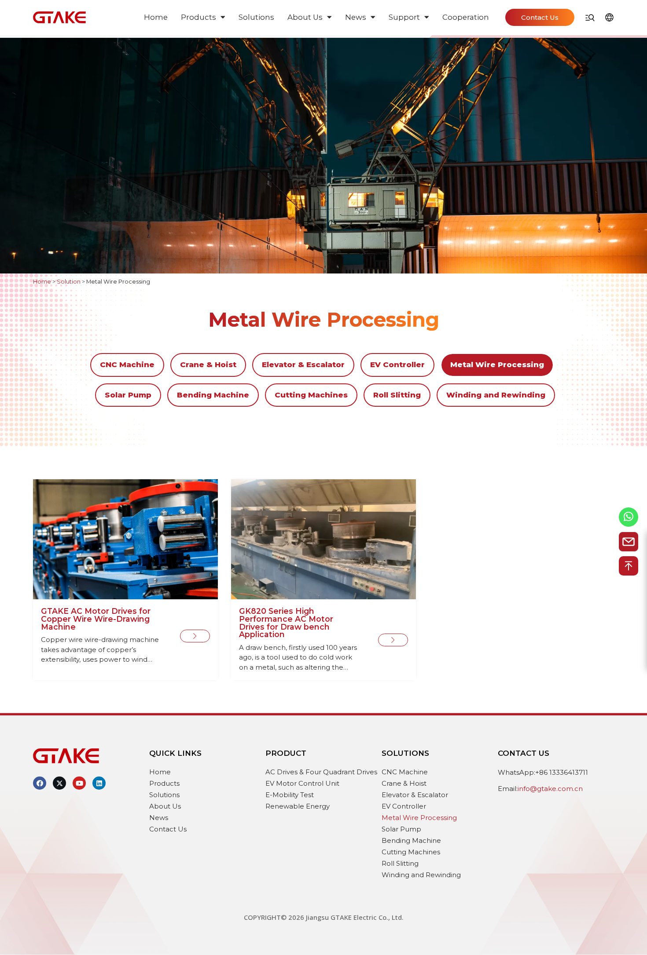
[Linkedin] (99, 783)
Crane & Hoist (208, 364)
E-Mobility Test (289, 795)
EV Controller (397, 364)
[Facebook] (39, 783)
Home (156, 17)
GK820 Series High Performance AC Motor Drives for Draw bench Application (286, 622)
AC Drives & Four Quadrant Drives (321, 772)
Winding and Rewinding (495, 394)
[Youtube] (79, 783)
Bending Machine (213, 394)
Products (198, 17)
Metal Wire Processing (497, 364)
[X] (59, 783)
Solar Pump (128, 394)
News (355, 17)
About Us (305, 17)
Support (404, 17)
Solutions (256, 17)
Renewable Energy (297, 806)
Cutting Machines (311, 394)
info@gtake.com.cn (550, 788)
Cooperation (465, 17)
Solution (69, 281)
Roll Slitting (397, 394)
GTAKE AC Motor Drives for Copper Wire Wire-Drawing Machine (96, 618)
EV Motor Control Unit (302, 783)
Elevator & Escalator (303, 364)
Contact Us (168, 829)
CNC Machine (127, 364)
